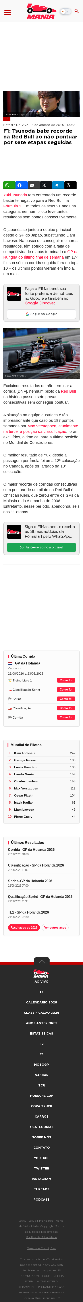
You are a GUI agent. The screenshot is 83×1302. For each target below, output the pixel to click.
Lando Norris (24, 774)
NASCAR (41, 1075)
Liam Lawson (24, 809)
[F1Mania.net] (41, 11)
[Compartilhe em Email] (34, 185)
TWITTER (41, 1168)
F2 (42, 1044)
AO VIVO (41, 981)
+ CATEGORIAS (41, 1127)
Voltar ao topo (42, 962)
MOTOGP (41, 1064)
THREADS (41, 1189)
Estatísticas (41, 1033)
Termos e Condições (41, 1248)
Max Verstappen (41, 426)
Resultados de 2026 (24, 927)
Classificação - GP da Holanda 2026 (36, 865)
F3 (42, 1054)
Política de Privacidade (41, 1237)
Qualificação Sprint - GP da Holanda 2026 (40, 897)
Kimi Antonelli (24, 753)
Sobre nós (41, 1137)
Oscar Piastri (23, 795)
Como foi (66, 680)
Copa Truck (41, 1106)
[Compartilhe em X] (46, 185)
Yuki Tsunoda (15, 195)
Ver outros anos (55, 927)
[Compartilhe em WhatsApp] (9, 185)
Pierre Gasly (23, 816)
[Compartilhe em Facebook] (21, 185)
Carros (41, 1116)
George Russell (25, 760)
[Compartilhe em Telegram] (58, 185)
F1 (7, 119)
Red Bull (68, 391)
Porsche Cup (41, 1096)
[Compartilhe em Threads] (70, 185)
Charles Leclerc (26, 781)
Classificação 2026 (41, 1012)
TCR (41, 1085)
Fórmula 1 (12, 206)
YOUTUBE (41, 1158)
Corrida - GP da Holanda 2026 (31, 850)
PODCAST (41, 1199)
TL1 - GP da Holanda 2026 (28, 912)
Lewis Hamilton (25, 767)
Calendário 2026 (41, 1002)
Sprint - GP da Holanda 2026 (30, 881)
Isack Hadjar (23, 802)
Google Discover (39, 303)
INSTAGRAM (41, 1179)
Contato (41, 1147)
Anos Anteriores (41, 1023)
